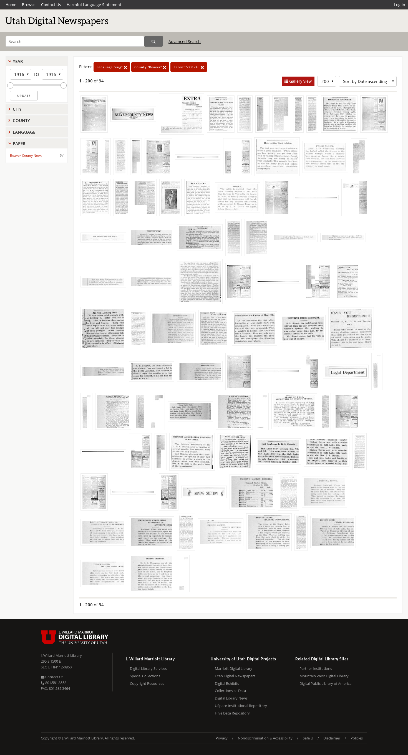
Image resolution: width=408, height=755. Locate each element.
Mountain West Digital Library (324, 675)
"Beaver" (148, 67)
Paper (19, 143)
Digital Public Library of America (325, 683)
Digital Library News (231, 698)
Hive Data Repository (232, 713)
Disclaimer (331, 738)
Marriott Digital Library (233, 668)
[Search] (153, 41)
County (21, 120)
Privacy (222, 738)
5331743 (187, 67)
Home (11, 4)
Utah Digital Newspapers (235, 675)
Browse (29, 4)
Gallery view (300, 81)
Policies (357, 738)
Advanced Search (184, 41)
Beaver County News (26, 155)
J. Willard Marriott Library (61, 655)
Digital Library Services (148, 668)
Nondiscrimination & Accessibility (265, 738)
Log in (399, 4)
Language (24, 132)
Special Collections (145, 675)
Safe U (308, 738)
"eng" (110, 67)
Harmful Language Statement (94, 4)
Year (18, 61)
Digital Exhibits (227, 683)
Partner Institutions (315, 668)
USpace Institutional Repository (241, 705)
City (17, 109)
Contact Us (51, 4)
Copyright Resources (147, 683)
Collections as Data (230, 690)
